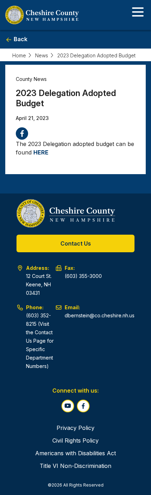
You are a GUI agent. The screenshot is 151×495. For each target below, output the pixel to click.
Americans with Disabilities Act (75, 453)
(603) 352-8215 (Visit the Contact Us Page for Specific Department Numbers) (40, 340)
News (41, 55)
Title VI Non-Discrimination (75, 465)
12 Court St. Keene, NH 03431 (39, 284)
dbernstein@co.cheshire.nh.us (99, 315)
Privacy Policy (75, 427)
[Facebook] (22, 133)
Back (19, 39)
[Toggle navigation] (138, 13)
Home (19, 55)
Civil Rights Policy (75, 440)
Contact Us (75, 243)
